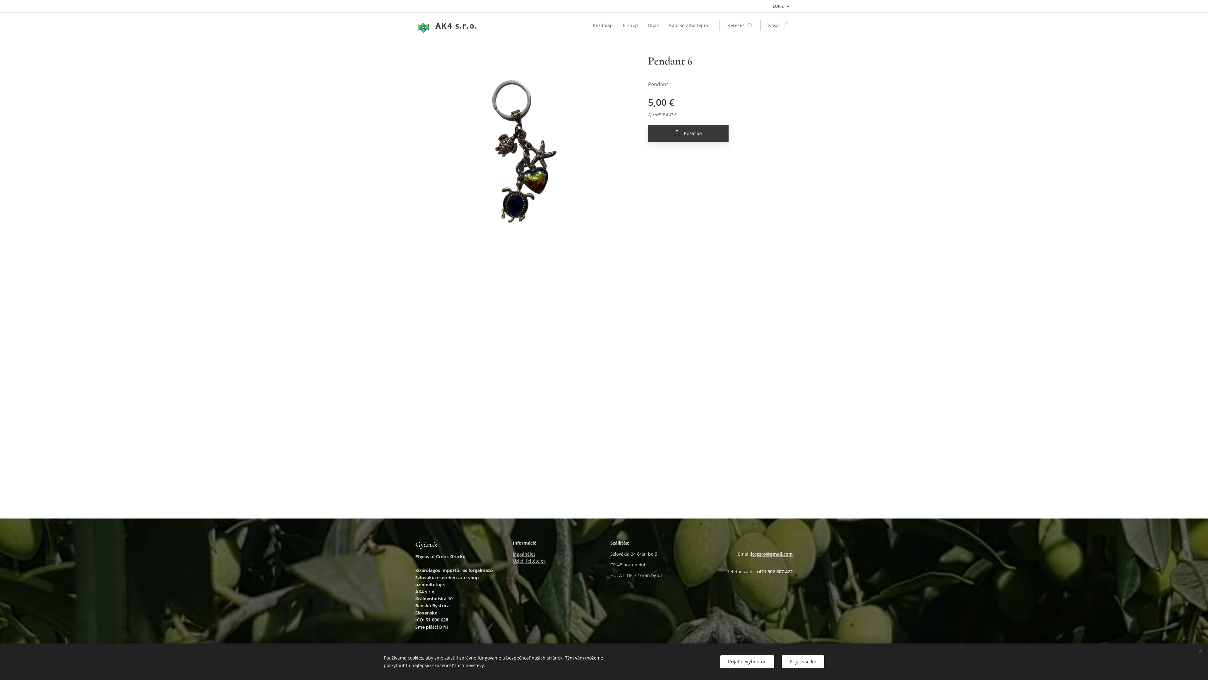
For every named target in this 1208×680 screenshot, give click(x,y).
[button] (739, 25)
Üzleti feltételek (529, 561)
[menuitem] (604, 25)
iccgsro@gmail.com (772, 554)
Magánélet (524, 554)
